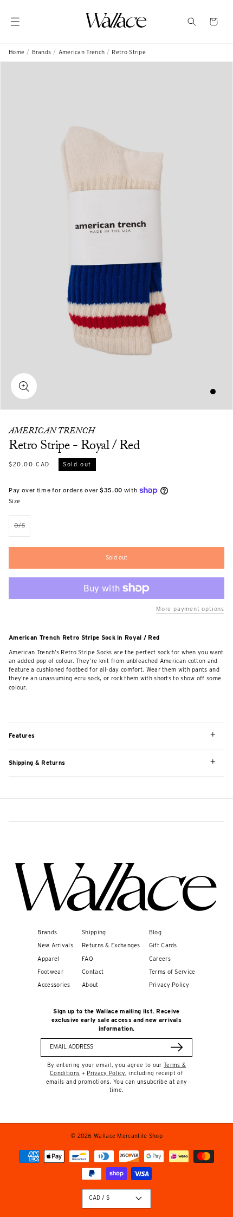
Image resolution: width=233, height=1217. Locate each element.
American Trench (82, 52)
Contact (92, 971)
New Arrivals (55, 945)
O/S (22, 529)
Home (16, 52)
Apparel (48, 958)
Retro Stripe (129, 52)
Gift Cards (163, 945)
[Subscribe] (176, 1047)
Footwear (50, 971)
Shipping (94, 932)
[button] (191, 21)
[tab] (213, 391)
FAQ (87, 958)
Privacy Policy (169, 984)
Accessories (53, 984)
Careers (160, 958)
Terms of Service (172, 971)
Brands (41, 52)
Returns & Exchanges (111, 945)
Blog (155, 932)
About (90, 984)
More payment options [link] (190, 609)
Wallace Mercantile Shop (128, 1136)
